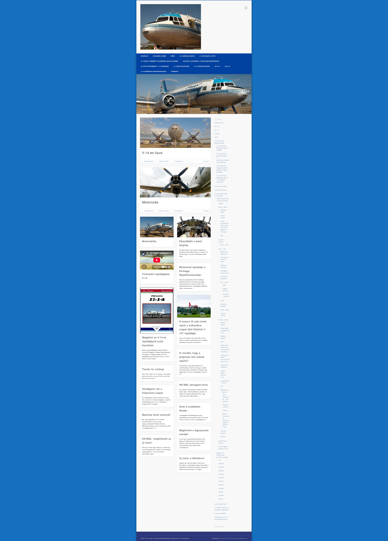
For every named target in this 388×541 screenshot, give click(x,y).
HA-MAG (221, 485)
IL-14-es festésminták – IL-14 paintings (155, 66)
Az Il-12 (217, 66)
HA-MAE (221, 478)
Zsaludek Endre (149, 161)
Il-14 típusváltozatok (202, 66)
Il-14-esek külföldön (181, 66)
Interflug (225, 410)
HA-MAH (221, 488)
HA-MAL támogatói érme (193, 384)
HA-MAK (221, 495)
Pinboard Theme (224, 538)
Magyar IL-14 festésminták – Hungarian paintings (222, 455)
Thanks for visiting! (153, 369)
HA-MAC (221, 471)
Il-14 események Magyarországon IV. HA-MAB (222, 148)
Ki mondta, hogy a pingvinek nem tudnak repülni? (191, 356)
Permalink (206, 161)
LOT (222, 386)
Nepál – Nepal (225, 310)
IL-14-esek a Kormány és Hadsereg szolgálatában (159, 61)
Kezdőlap (144, 56)
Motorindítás (239, 90)
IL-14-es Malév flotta (207, 56)
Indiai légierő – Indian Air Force (225, 259)
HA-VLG (221, 499)
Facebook (242, 8)
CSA (222, 342)
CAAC (224, 285)
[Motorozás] (175, 182)
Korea (222, 301)
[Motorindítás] (194, 94)
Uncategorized (178, 161)
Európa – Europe (223, 320)
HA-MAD (221, 474)
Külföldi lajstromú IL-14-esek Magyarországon (201, 61)
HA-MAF (221, 481)
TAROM (223, 437)
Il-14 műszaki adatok (187, 56)
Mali (222, 235)
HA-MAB (221, 467)
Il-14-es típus (152, 152)
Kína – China (224, 282)
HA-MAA (221, 464)
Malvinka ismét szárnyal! (156, 414)
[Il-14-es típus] (175, 133)
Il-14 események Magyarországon (153, 71)
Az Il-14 (227, 66)
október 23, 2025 (164, 161)
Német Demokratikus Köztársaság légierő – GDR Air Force (226, 420)
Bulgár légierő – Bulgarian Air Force (225, 330)
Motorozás (150, 202)
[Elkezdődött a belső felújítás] (194, 227)
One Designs (235, 538)
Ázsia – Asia (222, 249)
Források (174, 71)
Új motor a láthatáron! (192, 458)
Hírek (173, 56)
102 (220, 460)
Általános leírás (159, 56)
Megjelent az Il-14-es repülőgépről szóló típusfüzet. (154, 341)
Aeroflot (221, 204)
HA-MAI (221, 492)
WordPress (244, 538)
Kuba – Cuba (224, 245)
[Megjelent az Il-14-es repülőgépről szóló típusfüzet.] (157, 310)
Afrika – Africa (223, 207)
